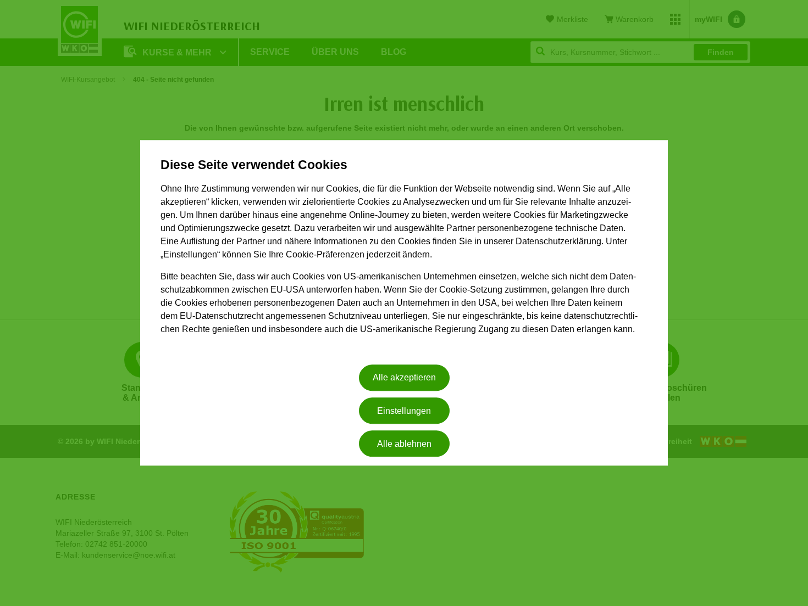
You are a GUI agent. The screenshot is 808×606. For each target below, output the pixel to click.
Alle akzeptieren (404, 378)
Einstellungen (404, 411)
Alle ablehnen (404, 443)
